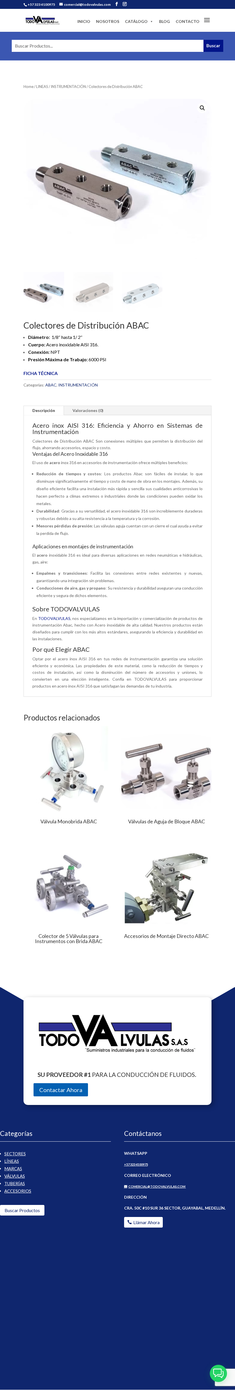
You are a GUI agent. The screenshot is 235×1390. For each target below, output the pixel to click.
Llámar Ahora (146, 1222)
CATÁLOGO (136, 21)
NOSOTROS (107, 21)
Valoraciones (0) (88, 410)
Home (28, 86)
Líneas (11, 1161)
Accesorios (17, 1190)
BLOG (164, 21)
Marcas (13, 1168)
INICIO (83, 21)
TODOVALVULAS (54, 618)
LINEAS (42, 86)
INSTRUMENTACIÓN (68, 86)
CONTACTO (187, 21)
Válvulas (14, 1176)
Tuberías (14, 1183)
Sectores (15, 1153)
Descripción (43, 410)
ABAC (50, 384)
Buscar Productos (22, 1210)
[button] (202, 108)
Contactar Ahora (60, 1089)
